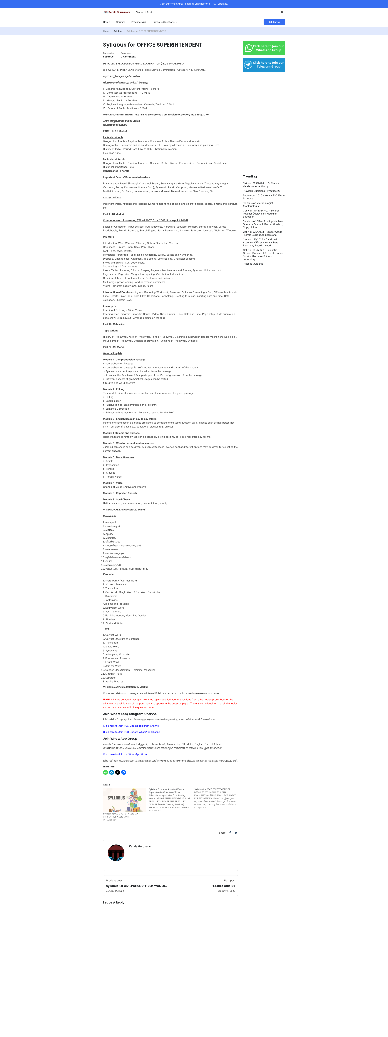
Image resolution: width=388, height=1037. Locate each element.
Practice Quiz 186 (223, 886)
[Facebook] (230, 833)
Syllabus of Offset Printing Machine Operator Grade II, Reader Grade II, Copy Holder (263, 224)
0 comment (128, 56)
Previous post (114, 880)
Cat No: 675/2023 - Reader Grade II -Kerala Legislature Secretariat (263, 233)
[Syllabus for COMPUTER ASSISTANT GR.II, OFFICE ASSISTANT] (124, 800)
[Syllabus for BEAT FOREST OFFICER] (217, 798)
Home (106, 22)
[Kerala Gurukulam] (116, 11)
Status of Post (144, 12)
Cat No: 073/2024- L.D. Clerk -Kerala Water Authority (261, 185)
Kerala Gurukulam (140, 846)
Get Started (274, 22)
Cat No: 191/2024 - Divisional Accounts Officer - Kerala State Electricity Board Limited (260, 242)
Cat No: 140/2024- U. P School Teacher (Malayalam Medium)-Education (261, 213)
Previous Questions (163, 22)
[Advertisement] (261, 124)
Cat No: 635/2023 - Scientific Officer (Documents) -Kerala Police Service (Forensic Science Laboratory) (263, 254)
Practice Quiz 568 (253, 263)
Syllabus (118, 31)
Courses (120, 22)
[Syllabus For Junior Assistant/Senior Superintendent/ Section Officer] (171, 800)
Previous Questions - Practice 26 (261, 190)
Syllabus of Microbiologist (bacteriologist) (258, 204)
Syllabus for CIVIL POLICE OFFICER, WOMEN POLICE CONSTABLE (135, 888)
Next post (229, 880)
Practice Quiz (139, 22)
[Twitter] (236, 833)
